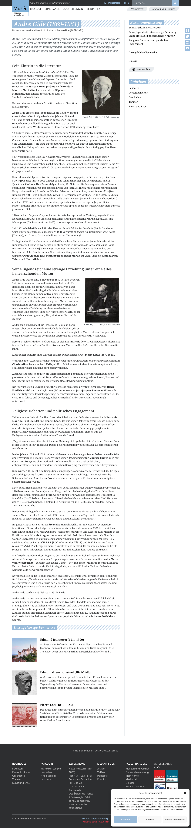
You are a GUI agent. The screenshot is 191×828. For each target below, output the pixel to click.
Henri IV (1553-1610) (80, 775)
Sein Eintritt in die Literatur (145, 27)
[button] (185, 792)
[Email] (187, 48)
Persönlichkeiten (44, 30)
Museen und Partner (163, 9)
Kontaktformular (135, 786)
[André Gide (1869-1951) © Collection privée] (101, 92)
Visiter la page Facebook (93, 818)
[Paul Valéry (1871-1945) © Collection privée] (102, 300)
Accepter (125, 819)
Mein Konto (112, 3)
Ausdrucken (143, 69)
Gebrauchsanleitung (137, 772)
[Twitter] (187, 36)
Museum (35, 9)
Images (101, 768)
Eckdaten (134, 88)
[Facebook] (187, 30)
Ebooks (101, 779)
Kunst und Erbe (138, 106)
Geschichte (135, 97)
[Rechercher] (175, 3)
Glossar (133, 61)
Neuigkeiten (137, 9)
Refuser (150, 819)
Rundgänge (52, 9)
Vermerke (27, 30)
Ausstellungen (73, 9)
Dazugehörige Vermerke (143, 52)
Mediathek (93, 9)
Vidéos (101, 772)
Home (15, 30)
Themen (133, 101)
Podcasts (102, 775)
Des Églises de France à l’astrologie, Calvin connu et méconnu (81, 797)
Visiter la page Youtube (94, 821)
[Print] (187, 42)
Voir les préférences (175, 819)
